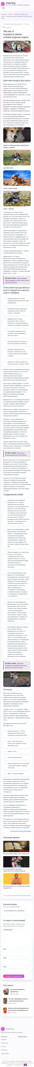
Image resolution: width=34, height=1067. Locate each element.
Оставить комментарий (24, 895)
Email (4, 958)
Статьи (3, 1046)
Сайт (5, 967)
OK (25, 1065)
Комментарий (7, 930)
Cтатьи (10, 14)
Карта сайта (5, 1053)
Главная (3, 14)
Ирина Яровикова (25, 831)
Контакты (4, 1050)
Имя (4, 949)
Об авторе (4, 1043)
